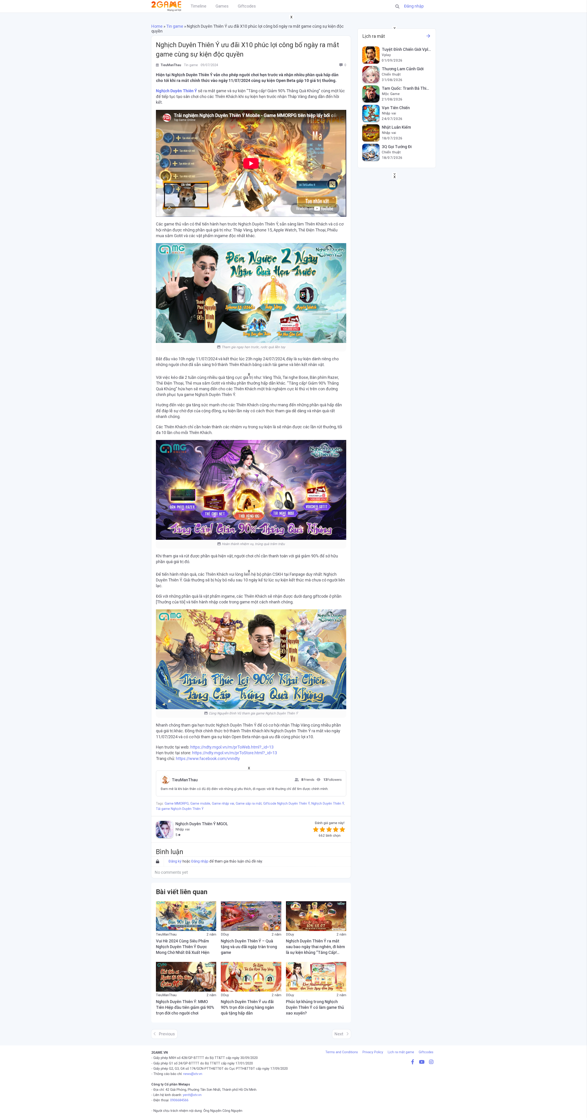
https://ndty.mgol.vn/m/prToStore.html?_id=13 (234, 752)
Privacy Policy (373, 1052)
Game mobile (200, 804)
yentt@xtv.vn (192, 1095)
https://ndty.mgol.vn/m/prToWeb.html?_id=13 (231, 747)
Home (157, 26)
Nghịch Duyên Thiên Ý (176, 90)
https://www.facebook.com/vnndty (207, 758)
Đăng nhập (414, 6)
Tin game (174, 26)
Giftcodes (426, 1052)
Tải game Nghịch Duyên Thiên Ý (180, 809)
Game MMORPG (177, 804)
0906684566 (179, 1100)
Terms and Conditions (341, 1052)
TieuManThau (184, 780)
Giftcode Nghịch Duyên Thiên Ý (286, 804)
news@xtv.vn (192, 1074)
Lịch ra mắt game (401, 1052)
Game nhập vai (223, 804)
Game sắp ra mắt (249, 804)
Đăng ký (175, 861)
